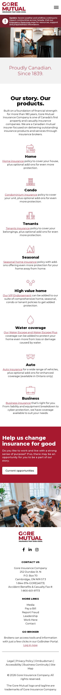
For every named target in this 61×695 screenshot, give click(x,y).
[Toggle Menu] (56, 7)
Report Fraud (30, 612)
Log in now (30, 645)
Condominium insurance (21, 194)
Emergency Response (19, 22)
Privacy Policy (24, 660)
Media (30, 604)
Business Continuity (36, 664)
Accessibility (13, 664)
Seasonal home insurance (20, 261)
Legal (10, 660)
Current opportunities (19, 470)
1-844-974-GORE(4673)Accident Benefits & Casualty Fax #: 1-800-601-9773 (30, 587)
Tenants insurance (18, 228)
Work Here (30, 619)
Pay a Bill (30, 608)
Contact (30, 623)
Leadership (30, 616)
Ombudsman (44, 660)
